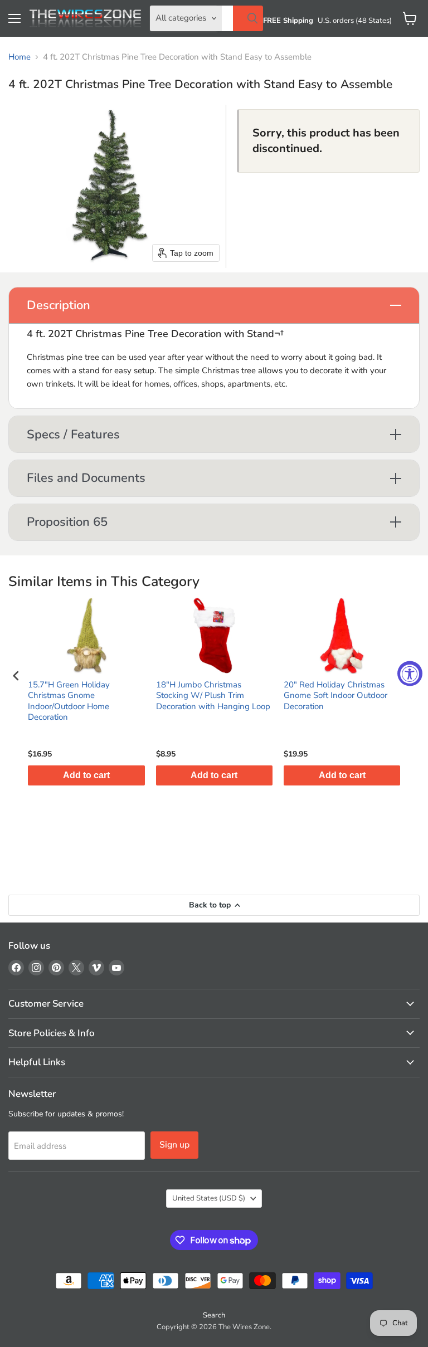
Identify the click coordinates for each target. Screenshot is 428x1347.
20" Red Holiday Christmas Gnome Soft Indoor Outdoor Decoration (335, 696)
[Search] (248, 18)
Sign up (174, 1145)
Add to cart (86, 775)
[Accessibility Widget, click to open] (409, 673)
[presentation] (16, 675)
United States (208, 1198)
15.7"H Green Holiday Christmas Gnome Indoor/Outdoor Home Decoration (69, 701)
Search (214, 1315)
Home (19, 57)
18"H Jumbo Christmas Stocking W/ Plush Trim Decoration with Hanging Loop (213, 696)
